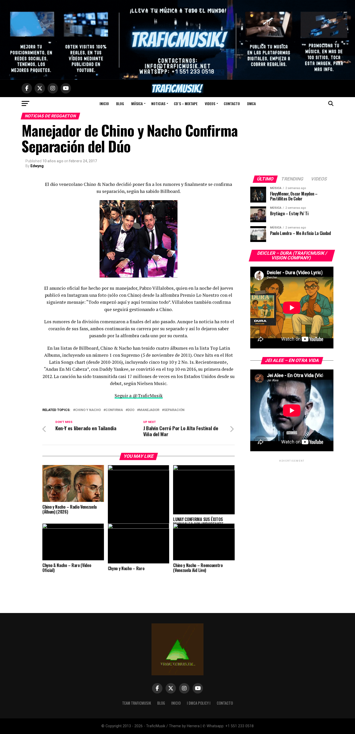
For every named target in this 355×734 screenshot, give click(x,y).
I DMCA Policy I (199, 703)
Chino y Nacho (88, 410)
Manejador (149, 410)
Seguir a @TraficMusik (139, 396)
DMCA (251, 103)
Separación (174, 410)
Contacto (232, 103)
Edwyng (37, 166)
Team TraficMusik (136, 703)
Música (137, 103)
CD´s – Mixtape (186, 103)
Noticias (158, 103)
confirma (114, 410)
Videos (210, 103)
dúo (131, 410)
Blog (120, 103)
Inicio (104, 103)
